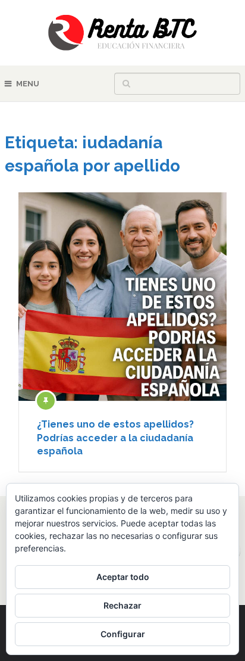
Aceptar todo (122, 577)
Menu (27, 83)
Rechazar (122, 605)
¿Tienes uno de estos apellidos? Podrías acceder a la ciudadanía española (115, 438)
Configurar (122, 634)
